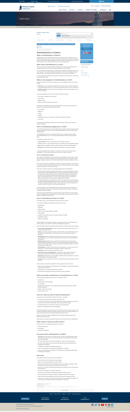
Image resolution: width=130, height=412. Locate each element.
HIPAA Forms (18, 408)
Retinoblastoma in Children (84, 66)
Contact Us (105, 398)
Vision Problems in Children (84, 67)
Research (64, 393)
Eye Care (40, 27)
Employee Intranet (25, 408)
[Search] (110, 10)
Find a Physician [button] (86, 48)
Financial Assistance (20, 406)
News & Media (57, 393)
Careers (51, 393)
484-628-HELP (65, 399)
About (92, 5)
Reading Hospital (34, 1)
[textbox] (77, 34)
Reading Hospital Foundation (77, 1)
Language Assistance (76, 393)
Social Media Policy (110, 406)
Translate (39, 34)
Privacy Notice (27, 406)
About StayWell (65, 390)
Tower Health (21, 1)
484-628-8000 (45, 399)
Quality (68, 393)
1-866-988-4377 (84, 399)
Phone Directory (25, 398)
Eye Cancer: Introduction (84, 72)
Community (97, 5)
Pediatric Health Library (33, 27)
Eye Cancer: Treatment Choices (85, 75)
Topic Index (40, 46)
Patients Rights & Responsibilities (37, 406)
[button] (59, 36)
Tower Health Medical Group (53, 1)
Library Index (40, 47)
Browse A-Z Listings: (65, 35)
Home (17, 27)
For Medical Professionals (105, 5)
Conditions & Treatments (24, 27)
